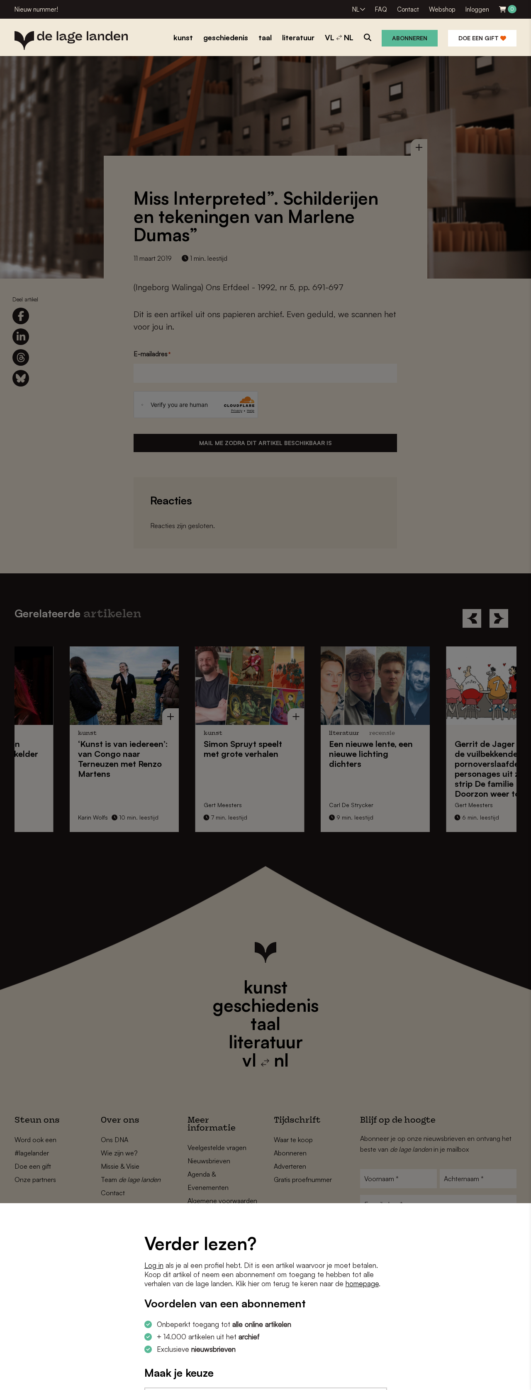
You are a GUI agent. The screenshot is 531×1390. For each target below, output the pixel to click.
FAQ (381, 9)
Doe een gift (479, 38)
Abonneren (409, 38)
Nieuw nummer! (36, 9)
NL (355, 9)
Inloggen (477, 9)
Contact (408, 9)
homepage (362, 1283)
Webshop (442, 9)
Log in (153, 1265)
